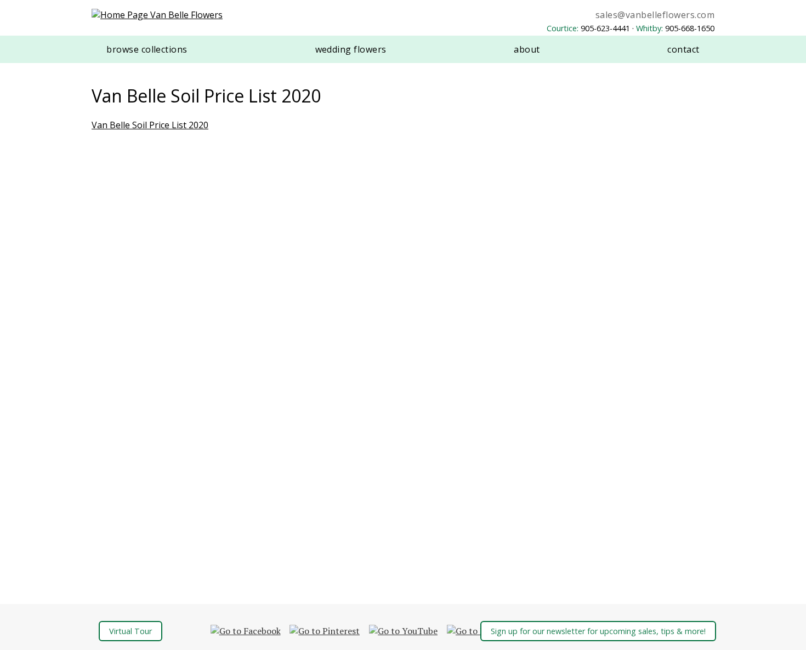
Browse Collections (147, 49)
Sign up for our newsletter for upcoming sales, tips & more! (598, 631)
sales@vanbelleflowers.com (654, 15)
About (527, 49)
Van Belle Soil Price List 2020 (150, 125)
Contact (683, 49)
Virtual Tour (130, 631)
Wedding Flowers (351, 49)
